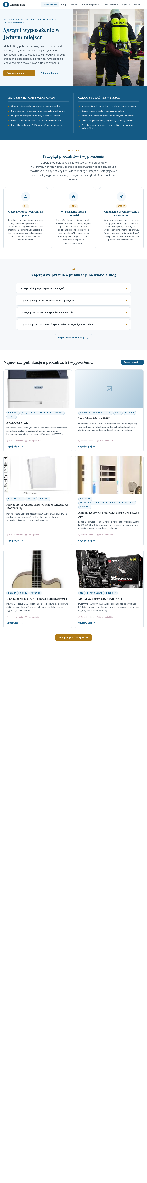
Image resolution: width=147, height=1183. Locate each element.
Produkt (74, 4)
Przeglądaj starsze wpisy (71, 637)
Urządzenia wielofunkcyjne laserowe (42, 413)
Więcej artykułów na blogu (71, 337)
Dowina (12, 593)
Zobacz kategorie (50, 73)
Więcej (124, 4)
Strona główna (50, 4)
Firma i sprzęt (109, 4)
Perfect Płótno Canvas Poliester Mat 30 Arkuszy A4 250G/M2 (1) (37, 506)
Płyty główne (94, 593)
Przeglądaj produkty (17, 73)
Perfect (31, 499)
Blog (63, 4)
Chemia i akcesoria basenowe (95, 413)
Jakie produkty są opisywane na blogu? (42, 288)
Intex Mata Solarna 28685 (94, 418)
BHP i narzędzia (89, 4)
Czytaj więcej (13, 446)
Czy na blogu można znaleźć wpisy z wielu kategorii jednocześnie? (57, 324)
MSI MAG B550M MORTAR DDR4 (100, 599)
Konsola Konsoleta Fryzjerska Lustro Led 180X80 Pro (108, 514)
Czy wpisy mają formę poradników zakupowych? (47, 300)
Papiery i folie (15, 499)
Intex (118, 413)
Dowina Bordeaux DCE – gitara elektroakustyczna (36, 599)
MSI (82, 593)
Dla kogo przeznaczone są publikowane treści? (46, 312)
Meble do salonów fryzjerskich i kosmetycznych (107, 503)
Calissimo (85, 499)
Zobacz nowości (131, 362)
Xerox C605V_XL (17, 422)
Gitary (23, 593)
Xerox (11, 417)
